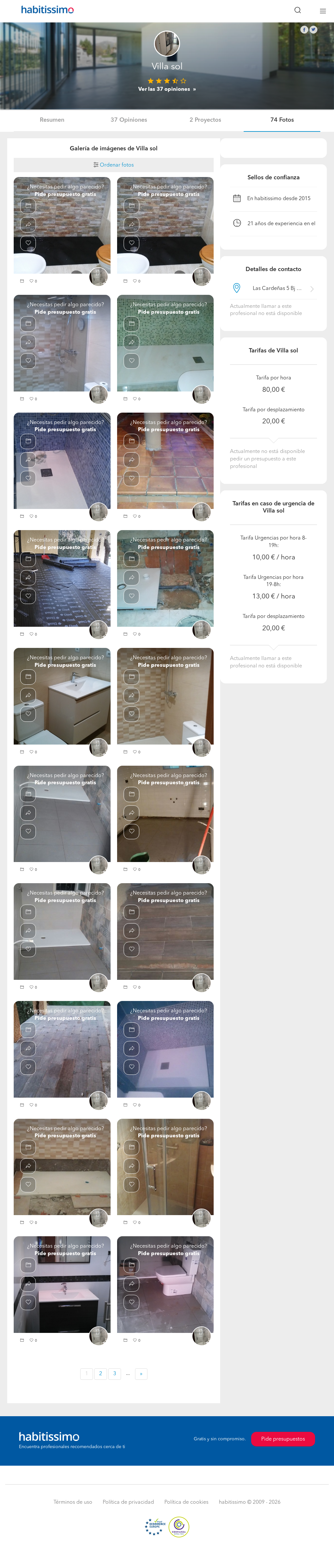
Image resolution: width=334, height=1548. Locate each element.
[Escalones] (165, 931)
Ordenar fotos (116, 165)
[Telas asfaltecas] (62, 578)
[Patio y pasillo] (165, 460)
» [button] (141, 1374)
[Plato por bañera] (165, 343)
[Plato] (165, 225)
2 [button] (100, 1374)
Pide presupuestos (283, 1439)
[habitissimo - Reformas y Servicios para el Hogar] (45, 11)
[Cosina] (165, 813)
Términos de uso (72, 1502)
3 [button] (114, 1374)
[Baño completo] (62, 696)
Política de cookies (186, 1502)
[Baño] (62, 343)
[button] (22, 281)
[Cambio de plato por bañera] (62, 225)
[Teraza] (62, 1049)
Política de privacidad (128, 1502)
